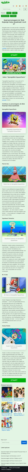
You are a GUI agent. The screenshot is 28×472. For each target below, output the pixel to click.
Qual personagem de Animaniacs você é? (11, 456)
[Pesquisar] (19, 9)
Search (24, 442)
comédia (4, 48)
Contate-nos (4, 467)
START (14, 55)
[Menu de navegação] (25, 9)
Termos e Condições (6, 469)
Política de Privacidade (14, 467)
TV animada (13, 15)
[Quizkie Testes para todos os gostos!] (5, 2)
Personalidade (5, 15)
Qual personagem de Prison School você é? (11, 460)
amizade (4, 100)
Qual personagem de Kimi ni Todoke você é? (11, 458)
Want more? (4, 439)
